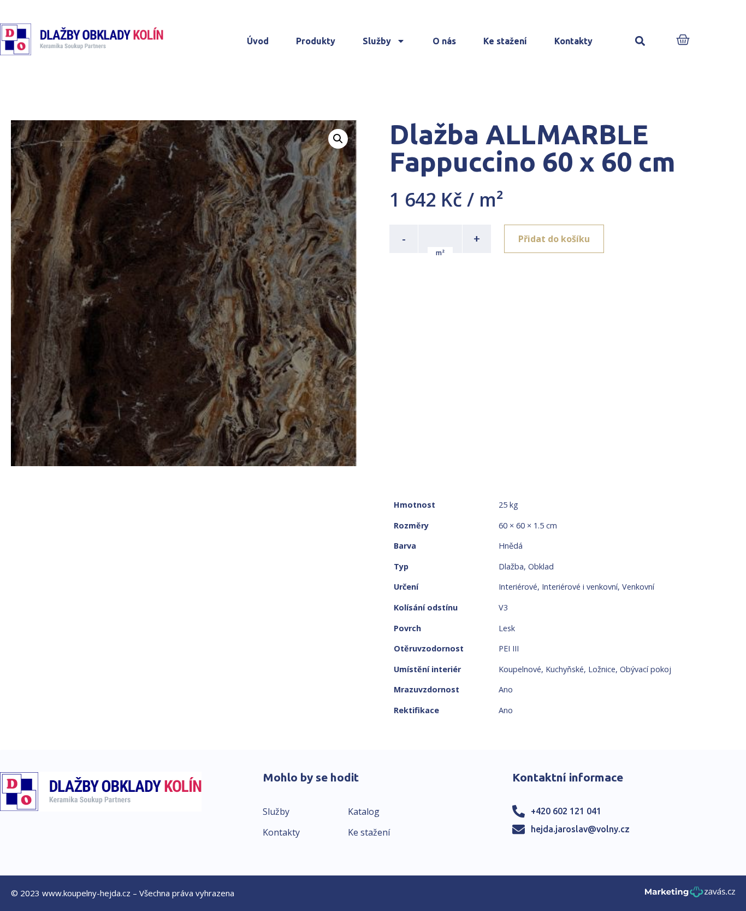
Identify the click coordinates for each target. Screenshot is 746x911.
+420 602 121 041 (566, 811)
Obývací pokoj (645, 669)
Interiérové (518, 586)
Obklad (541, 566)
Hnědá (511, 545)
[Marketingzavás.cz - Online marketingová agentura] (690, 895)
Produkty (315, 41)
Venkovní (638, 586)
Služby (377, 41)
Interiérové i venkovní (580, 586)
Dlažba (511, 566)
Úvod (258, 41)
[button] (640, 41)
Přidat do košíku (554, 239)
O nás (444, 41)
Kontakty (573, 41)
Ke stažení (505, 41)
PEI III (509, 648)
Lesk (507, 628)
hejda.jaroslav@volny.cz (580, 829)
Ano (506, 689)
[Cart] (683, 41)
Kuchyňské (565, 669)
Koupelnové (520, 669)
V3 (503, 607)
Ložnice (601, 669)
